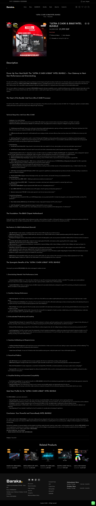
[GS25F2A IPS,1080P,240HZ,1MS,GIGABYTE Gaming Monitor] (48, 456)
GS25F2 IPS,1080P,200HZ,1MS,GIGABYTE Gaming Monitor (14, 466)
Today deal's (50, 16)
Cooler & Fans (52, 486)
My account (30, 483)
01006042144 (16, 1)
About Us (57, 7)
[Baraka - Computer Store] (11, 7)
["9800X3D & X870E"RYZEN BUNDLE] (86, 23)
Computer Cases (52, 482)
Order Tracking (31, 488)
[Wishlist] (14, 24)
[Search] (88, 7)
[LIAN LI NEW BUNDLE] (81, 456)
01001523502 (23, 1)
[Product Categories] (76, 7)
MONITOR (51, 493)
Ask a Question (66, 35)
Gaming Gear (52, 489)
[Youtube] (32, 479)
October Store (71, 486)
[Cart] (79, 7)
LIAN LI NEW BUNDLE (80, 466)
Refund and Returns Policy (33, 495)
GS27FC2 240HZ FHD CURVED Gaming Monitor (65, 466)
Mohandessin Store (73, 482)
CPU (50, 484)
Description (12, 63)
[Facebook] (29, 479)
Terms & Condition (32, 486)
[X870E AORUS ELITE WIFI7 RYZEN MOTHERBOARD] (31, 456)
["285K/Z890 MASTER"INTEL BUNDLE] (88, 23)
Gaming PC (51, 491)
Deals (50, 7)
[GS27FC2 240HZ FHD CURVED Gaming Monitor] (65, 456)
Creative (42, 503)
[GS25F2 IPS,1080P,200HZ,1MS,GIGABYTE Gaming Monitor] (14, 456)
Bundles (45, 7)
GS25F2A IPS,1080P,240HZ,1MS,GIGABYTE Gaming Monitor (48, 466)
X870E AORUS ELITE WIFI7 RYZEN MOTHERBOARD (31, 466)
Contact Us (64, 7)
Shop (30, 7)
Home (25, 7)
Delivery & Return (55, 35)
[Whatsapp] (39, 479)
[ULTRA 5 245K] (9, 24)
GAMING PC (37, 7)
